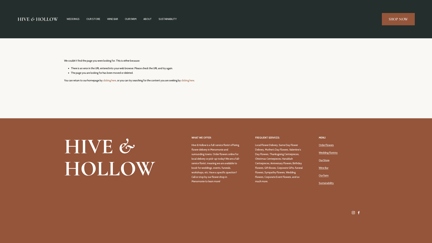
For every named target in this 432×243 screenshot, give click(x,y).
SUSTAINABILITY (168, 19)
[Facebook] (358, 212)
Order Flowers (326, 145)
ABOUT (147, 19)
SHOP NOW (398, 19)
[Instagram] (353, 212)
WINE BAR (112, 19)
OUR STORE (93, 19)
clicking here (109, 80)
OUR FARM (131, 19)
